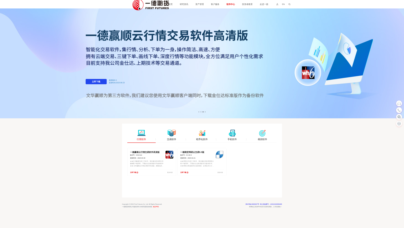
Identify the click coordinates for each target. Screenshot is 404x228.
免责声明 (156, 207)
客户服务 (215, 4)
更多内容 (170, 172)
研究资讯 (184, 4)
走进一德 (264, 4)
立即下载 (96, 81)
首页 (170, 4)
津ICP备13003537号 (252, 204)
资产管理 (199, 4)
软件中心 (231, 4)
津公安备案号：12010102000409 (271, 204)
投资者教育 (247, 4)
